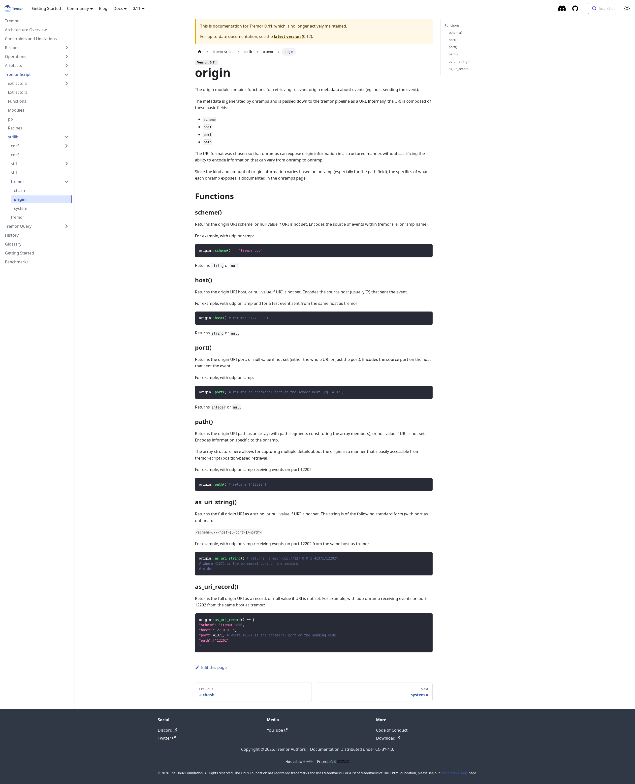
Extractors (17, 92)
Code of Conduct (392, 730)
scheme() (455, 32)
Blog (103, 8)
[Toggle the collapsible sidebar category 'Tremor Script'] (66, 74)
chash (19, 190)
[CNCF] (341, 761)
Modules (16, 110)
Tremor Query (18, 226)
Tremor (12, 21)
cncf (15, 146)
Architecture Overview (26, 29)
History (12, 235)
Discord (165, 730)
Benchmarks (17, 262)
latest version (287, 36)
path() (453, 54)
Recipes (12, 47)
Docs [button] (118, 8)
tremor (17, 181)
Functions (17, 101)
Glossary (13, 244)
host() (453, 39)
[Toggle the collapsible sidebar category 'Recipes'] (66, 48)
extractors (17, 83)
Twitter (164, 738)
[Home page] (199, 52)
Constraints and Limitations (31, 38)
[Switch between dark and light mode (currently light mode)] (627, 8)
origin (20, 199)
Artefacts (13, 65)
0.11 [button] (136, 8)
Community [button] (78, 8)
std (14, 163)
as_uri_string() (459, 61)
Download (385, 738)
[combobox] (602, 8)
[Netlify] (308, 761)
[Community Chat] (562, 8)
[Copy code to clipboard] (426, 250)
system (20, 208)
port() (453, 47)
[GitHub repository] (575, 8)
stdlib (13, 137)
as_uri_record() (460, 68)
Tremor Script (18, 74)
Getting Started (46, 8)
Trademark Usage (454, 773)
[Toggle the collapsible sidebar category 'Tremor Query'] (66, 226)
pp (10, 119)
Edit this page (214, 667)
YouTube (275, 730)
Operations (15, 56)
